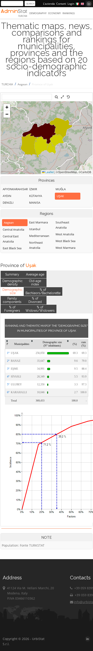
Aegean (22, 84)
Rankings (69, 13)
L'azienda (49, 4)
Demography (37, 13)
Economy (54, 13)
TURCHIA (7, 84)
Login (70, 4)
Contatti (61, 4)
